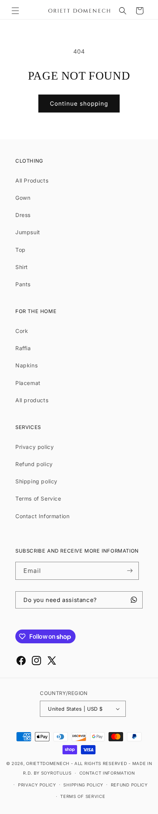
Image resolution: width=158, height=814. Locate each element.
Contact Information (42, 516)
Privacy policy (34, 447)
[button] (15, 10)
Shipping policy (36, 481)
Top (20, 249)
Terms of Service (38, 498)
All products (31, 400)
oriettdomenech (47, 763)
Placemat (28, 383)
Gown (22, 197)
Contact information (107, 773)
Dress (23, 215)
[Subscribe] (130, 571)
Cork (21, 331)
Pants (23, 284)
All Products (31, 180)
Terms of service (82, 796)
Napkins (26, 365)
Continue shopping (79, 103)
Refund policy (34, 464)
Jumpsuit (27, 232)
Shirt (21, 267)
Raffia (23, 348)
